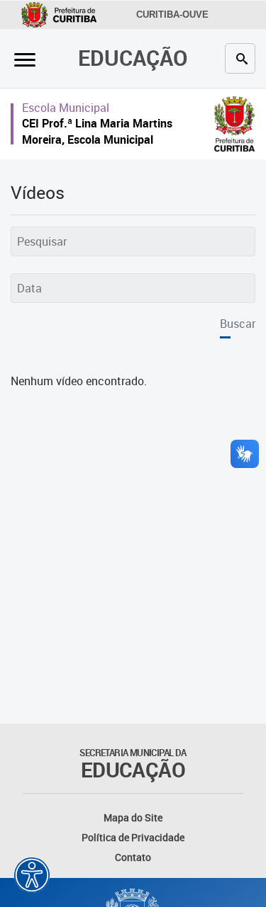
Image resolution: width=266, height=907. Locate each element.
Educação (133, 57)
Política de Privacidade (133, 837)
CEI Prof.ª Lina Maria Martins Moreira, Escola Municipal (97, 131)
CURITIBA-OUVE (172, 14)
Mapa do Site (133, 817)
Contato (133, 857)
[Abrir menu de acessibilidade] (32, 875)
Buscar (237, 323)
